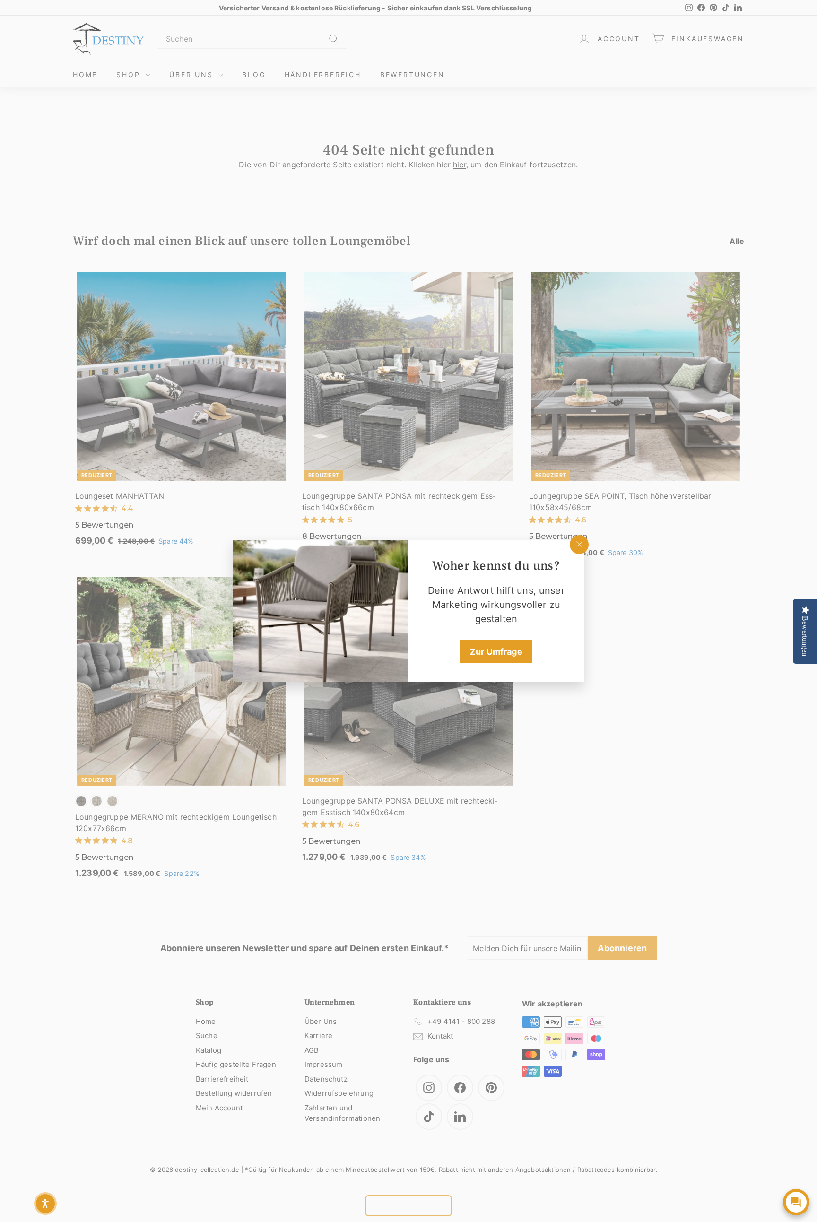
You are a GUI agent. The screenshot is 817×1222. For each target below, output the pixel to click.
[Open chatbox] (796, 1202)
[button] (45, 1203)
